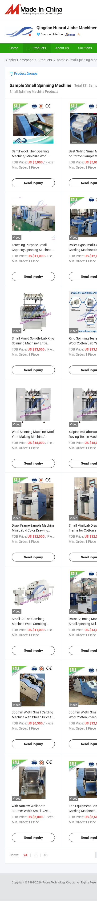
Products (39, 48)
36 (35, 855)
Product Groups (25, 73)
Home (13, 48)
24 (25, 855)
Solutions (85, 48)
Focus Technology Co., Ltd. (59, 882)
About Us (62, 48)
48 (46, 855)
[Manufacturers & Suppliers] (34, 9)
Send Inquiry (33, 183)
